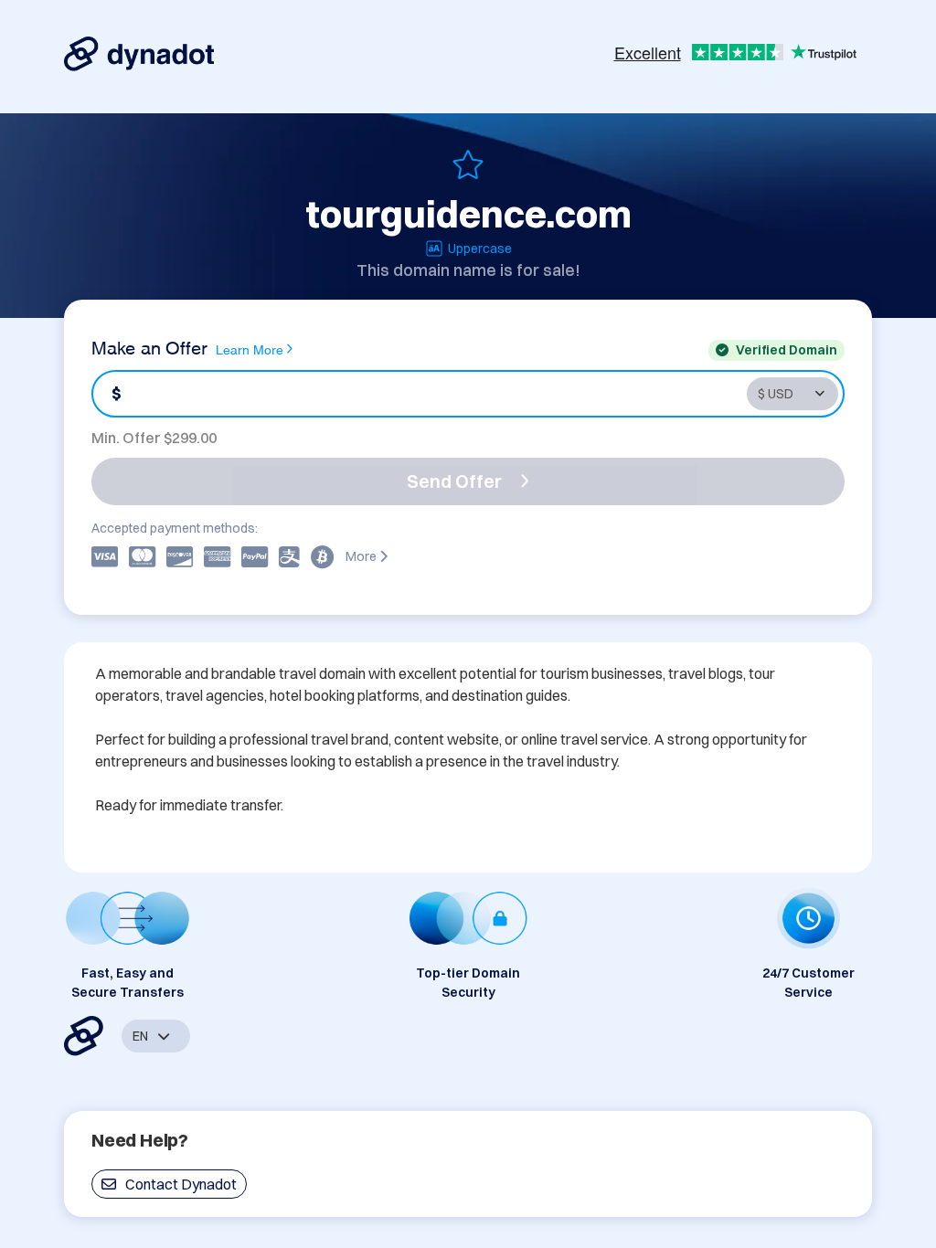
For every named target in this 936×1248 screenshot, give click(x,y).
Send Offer (454, 481)
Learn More (249, 348)
